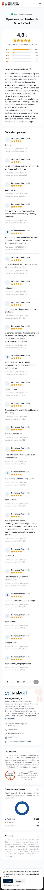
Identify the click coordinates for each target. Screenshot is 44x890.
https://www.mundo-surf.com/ (19, 741)
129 (24, 682)
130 (30, 682)
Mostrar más (10, 719)
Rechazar (19, 881)
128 (17, 682)
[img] (30, 69)
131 (36, 682)
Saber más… (9, 856)
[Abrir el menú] (40, 4)
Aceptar (8, 881)
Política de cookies (11, 885)
